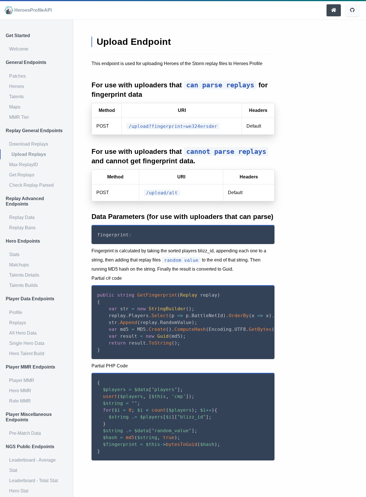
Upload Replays (28, 154)
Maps (14, 106)
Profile (15, 312)
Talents (16, 96)
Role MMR (20, 401)
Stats (14, 254)
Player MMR (21, 380)
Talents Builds (23, 285)
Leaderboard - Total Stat (33, 480)
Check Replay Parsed (31, 185)
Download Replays (28, 144)
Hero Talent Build (26, 353)
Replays (17, 322)
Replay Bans (22, 227)
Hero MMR (20, 390)
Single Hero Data (26, 343)
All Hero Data (23, 333)
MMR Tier (19, 117)
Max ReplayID (23, 164)
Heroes (16, 86)
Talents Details (24, 275)
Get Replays (21, 174)
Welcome (18, 49)
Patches (17, 76)
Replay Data (22, 217)
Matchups (19, 264)
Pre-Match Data (25, 433)
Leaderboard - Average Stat (32, 465)
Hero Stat (18, 490)
